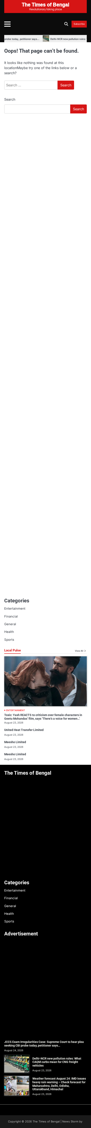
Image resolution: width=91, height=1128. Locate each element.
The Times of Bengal (46, 1121)
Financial (11, 616)
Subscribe (79, 24)
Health (9, 632)
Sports (9, 640)
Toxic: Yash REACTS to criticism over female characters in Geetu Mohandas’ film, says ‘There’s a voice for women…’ (43, 716)
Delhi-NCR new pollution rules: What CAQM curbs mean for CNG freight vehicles (56, 1062)
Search (9, 99)
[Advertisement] (45, 164)
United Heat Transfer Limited (24, 730)
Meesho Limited (15, 742)
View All (79, 651)
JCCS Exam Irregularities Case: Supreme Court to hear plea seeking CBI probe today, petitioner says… (44, 1043)
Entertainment (14, 608)
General (10, 624)
